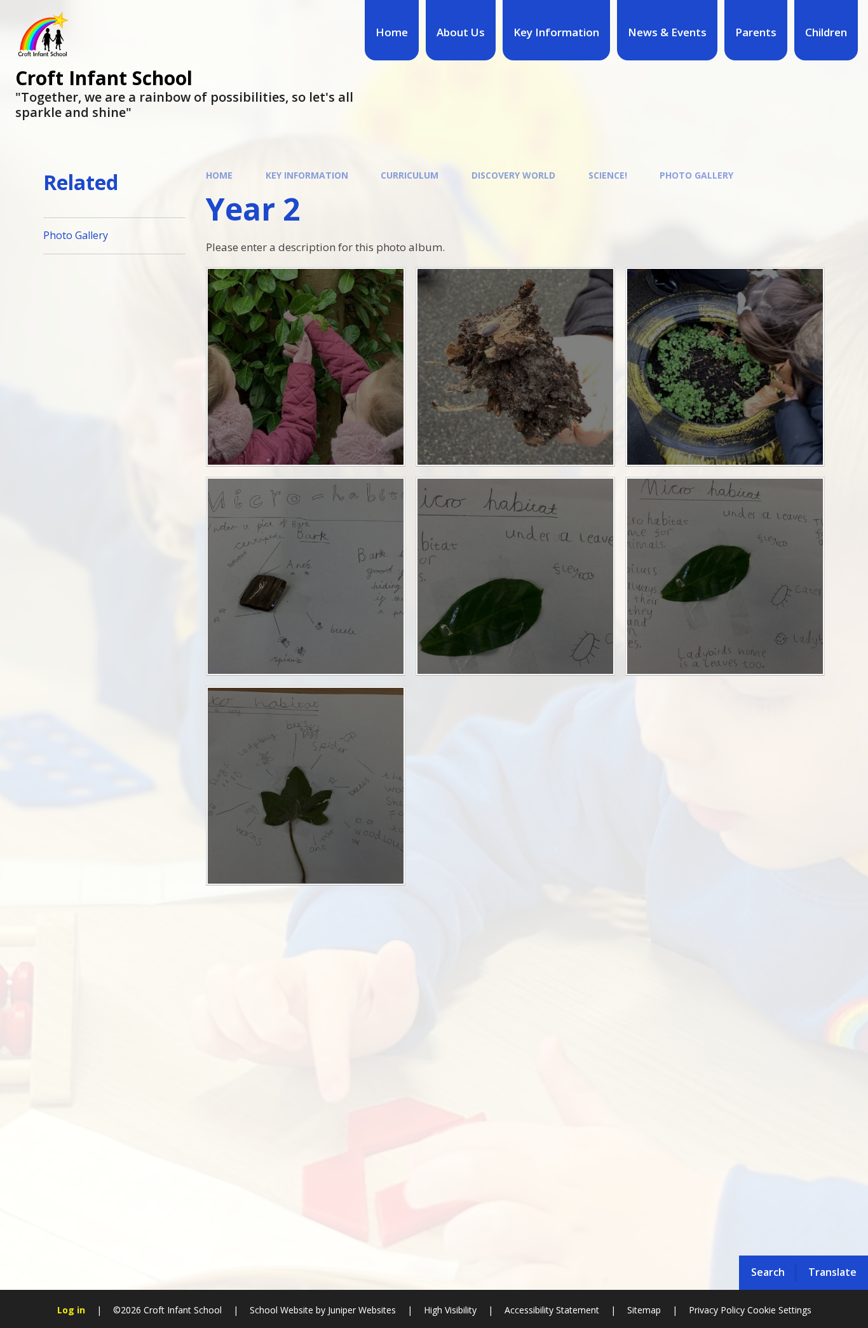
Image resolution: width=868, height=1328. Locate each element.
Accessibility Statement (552, 1310)
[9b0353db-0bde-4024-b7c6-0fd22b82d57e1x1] (725, 367)
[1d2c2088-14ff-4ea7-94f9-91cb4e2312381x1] (305, 786)
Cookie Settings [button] (779, 1310)
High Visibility (450, 1310)
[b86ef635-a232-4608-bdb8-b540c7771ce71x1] (515, 367)
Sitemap (644, 1310)
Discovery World (513, 175)
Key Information (307, 175)
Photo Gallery (696, 175)
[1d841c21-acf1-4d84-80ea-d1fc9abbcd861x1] (725, 576)
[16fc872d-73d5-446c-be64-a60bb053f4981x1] (305, 367)
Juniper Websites (360, 1310)
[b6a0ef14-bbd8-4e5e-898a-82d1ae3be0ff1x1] (515, 576)
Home (219, 175)
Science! (607, 175)
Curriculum (409, 175)
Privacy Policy (717, 1310)
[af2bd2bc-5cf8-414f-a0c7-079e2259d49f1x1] (305, 576)
